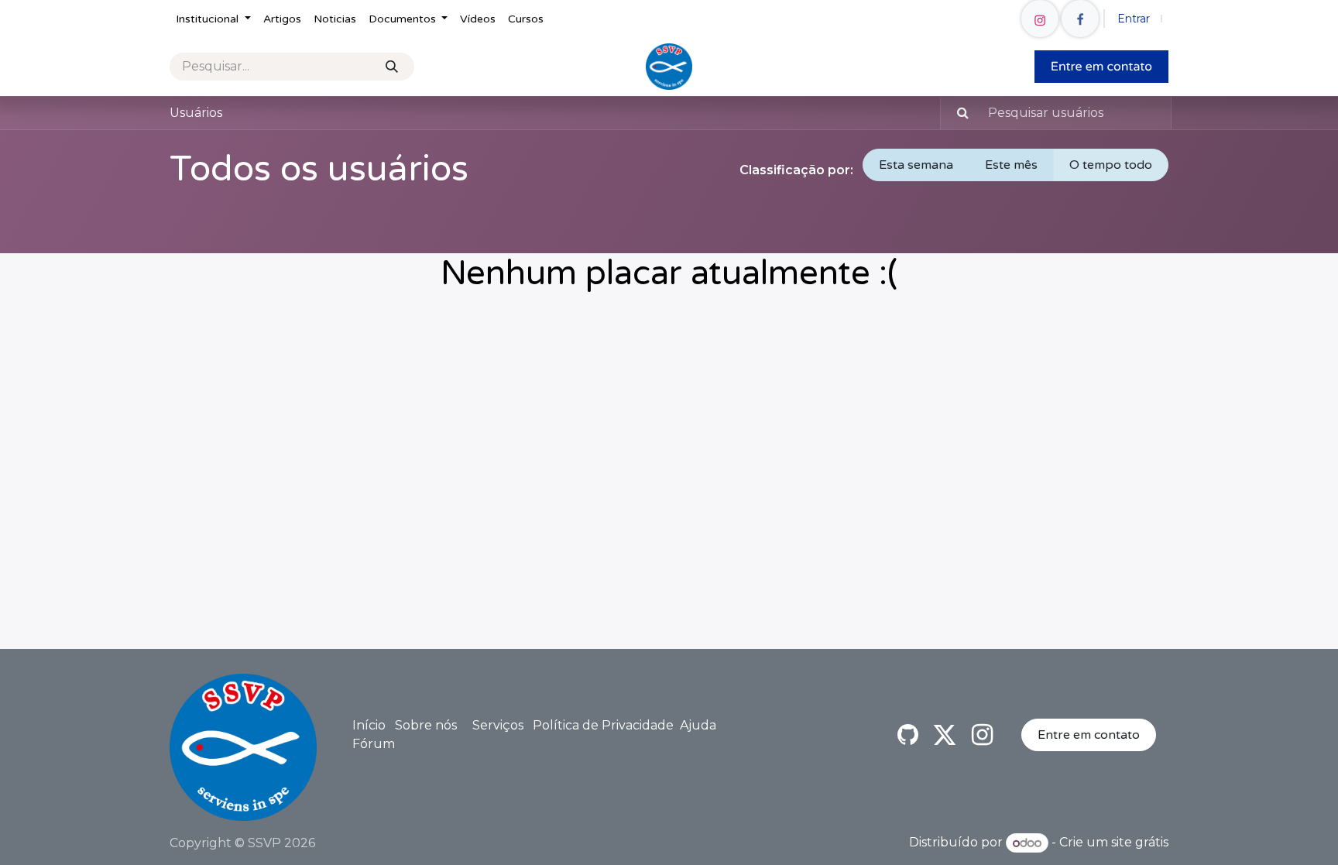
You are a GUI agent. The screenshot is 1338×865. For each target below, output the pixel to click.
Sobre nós (426, 725)
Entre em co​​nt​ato (1101, 66)
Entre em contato (1089, 735)
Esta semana (916, 165)
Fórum (373, 743)
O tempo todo (1110, 165)
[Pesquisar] (391, 67)
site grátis (1139, 843)
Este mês (1011, 165)
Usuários (196, 112)
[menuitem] (213, 19)
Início (369, 725)
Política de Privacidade (603, 725)
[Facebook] (1080, 18)
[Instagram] (1039, 18)
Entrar (1133, 19)
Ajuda (698, 725)
